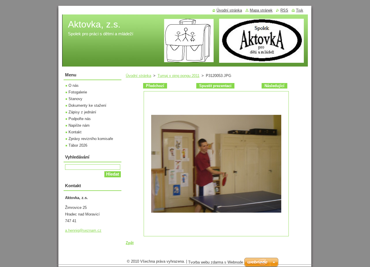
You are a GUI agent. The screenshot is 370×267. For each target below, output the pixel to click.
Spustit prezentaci (215, 86)
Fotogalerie (78, 92)
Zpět (130, 243)
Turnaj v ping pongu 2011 (178, 75)
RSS (284, 10)
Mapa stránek (261, 10)
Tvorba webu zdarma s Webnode (215, 262)
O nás (74, 85)
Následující (274, 86)
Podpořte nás (80, 119)
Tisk (299, 10)
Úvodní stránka (138, 75)
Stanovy (75, 99)
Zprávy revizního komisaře (91, 139)
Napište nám (79, 125)
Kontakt (75, 132)
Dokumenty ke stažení (87, 105)
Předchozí (155, 86)
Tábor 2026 (78, 145)
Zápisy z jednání (82, 112)
